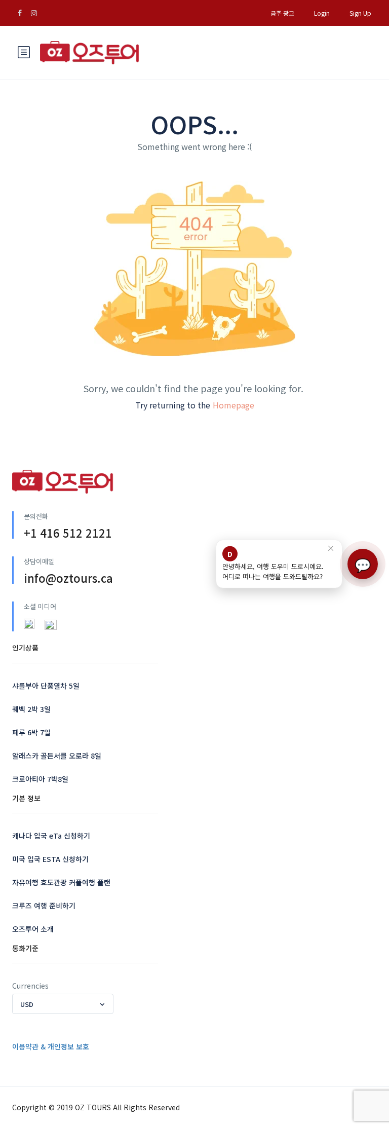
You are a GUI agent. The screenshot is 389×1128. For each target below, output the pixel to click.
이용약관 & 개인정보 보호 (50, 1046)
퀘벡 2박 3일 (31, 709)
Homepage (233, 405)
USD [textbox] (26, 1004)
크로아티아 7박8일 (40, 779)
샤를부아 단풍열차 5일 (46, 686)
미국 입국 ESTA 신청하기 (50, 859)
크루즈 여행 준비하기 (43, 905)
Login (322, 13)
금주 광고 (282, 13)
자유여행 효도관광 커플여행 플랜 (61, 882)
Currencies (30, 986)
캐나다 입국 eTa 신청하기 (51, 836)
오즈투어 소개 (33, 929)
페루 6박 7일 (31, 732)
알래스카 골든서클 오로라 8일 (56, 755)
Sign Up (360, 13)
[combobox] (62, 1004)
